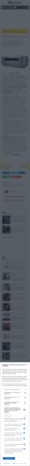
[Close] (27, 365)
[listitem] (15, 389)
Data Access (15, 463)
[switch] (25, 393)
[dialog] (15, 414)
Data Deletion (7, 463)
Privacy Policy (23, 463)
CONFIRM (9, 458)
